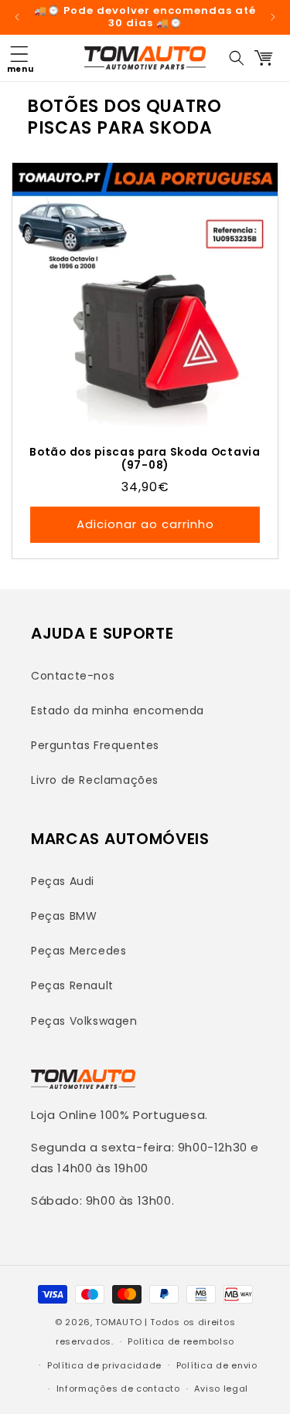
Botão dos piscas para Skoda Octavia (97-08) (144, 459)
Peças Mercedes (78, 950)
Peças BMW (64, 916)
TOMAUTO (118, 1322)
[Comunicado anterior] (17, 17)
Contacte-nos (72, 675)
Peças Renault (72, 985)
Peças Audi (62, 881)
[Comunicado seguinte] (273, 17)
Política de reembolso (181, 1341)
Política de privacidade (104, 1365)
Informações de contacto (118, 1388)
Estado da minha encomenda (117, 710)
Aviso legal (221, 1388)
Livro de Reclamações (95, 780)
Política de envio (217, 1365)
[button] (19, 58)
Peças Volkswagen (84, 1021)
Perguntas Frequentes (95, 745)
